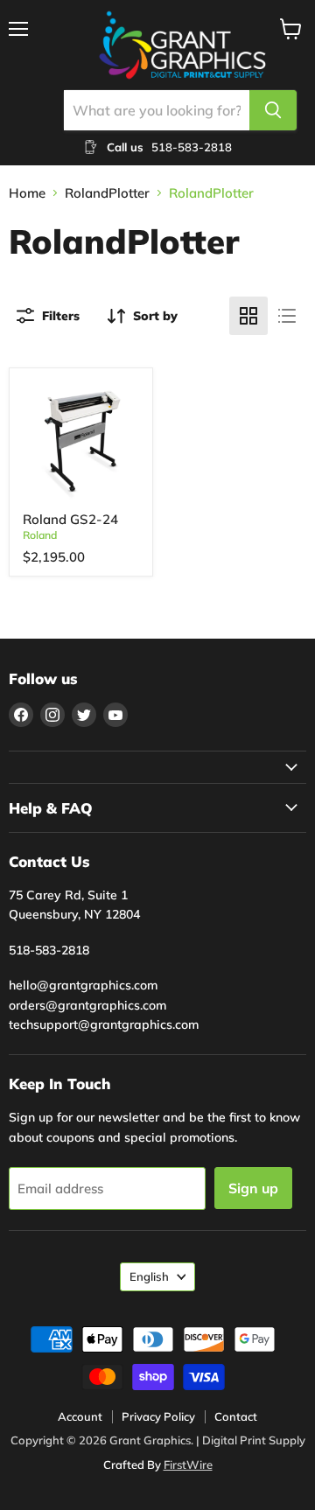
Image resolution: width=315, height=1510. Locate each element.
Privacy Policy (158, 1416)
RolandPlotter (107, 192)
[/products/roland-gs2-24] (81, 440)
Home (27, 192)
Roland (40, 535)
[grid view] (248, 316)
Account (80, 1416)
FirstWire (188, 1465)
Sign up (253, 1188)
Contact (235, 1416)
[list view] (287, 316)
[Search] (273, 110)
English (149, 1276)
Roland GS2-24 (70, 519)
